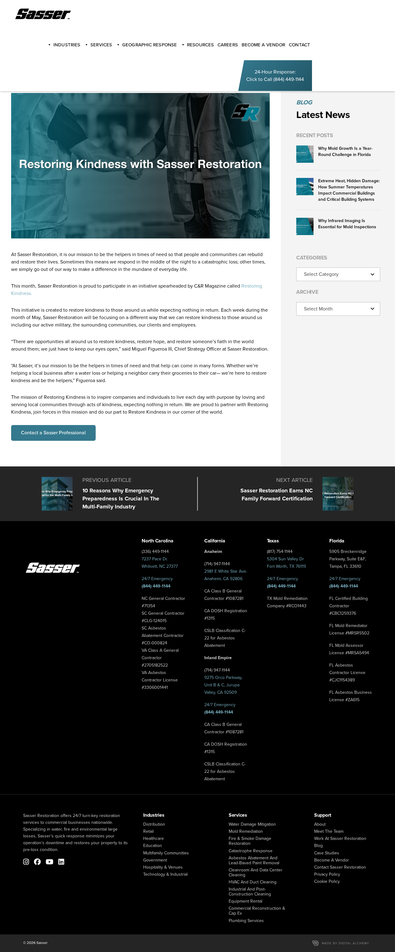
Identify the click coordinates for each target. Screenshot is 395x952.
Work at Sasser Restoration (340, 838)
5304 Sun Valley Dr (285, 559)
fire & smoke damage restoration (250, 841)
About (320, 824)
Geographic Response (149, 44)
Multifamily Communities (166, 853)
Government (155, 860)
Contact (299, 44)
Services (101, 44)
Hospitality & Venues (163, 867)
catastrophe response (250, 851)
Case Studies (326, 853)
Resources (200, 44)
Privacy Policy (327, 874)
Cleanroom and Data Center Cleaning (255, 872)
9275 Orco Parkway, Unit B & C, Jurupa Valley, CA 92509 (223, 685)
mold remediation (246, 831)
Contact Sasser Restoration (340, 867)
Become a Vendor (331, 860)
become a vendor (263, 44)
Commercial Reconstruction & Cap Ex (257, 910)
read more (106, 494)
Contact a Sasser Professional (53, 432)
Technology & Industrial (165, 874)
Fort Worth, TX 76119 (286, 566)
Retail (148, 831)
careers (228, 44)
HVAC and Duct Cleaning (252, 882)
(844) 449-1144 (288, 79)
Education (152, 845)
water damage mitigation (252, 824)
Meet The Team (328, 831)
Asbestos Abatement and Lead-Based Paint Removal (254, 860)
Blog (318, 845)
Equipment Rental (245, 901)
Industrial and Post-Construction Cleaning (250, 891)
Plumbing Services (246, 920)
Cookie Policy (327, 881)
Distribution (154, 824)
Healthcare (153, 838)
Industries (66, 44)
